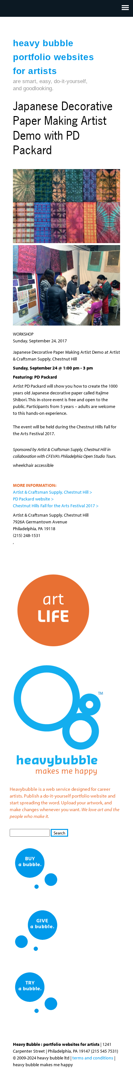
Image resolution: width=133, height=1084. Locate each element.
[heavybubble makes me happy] (58, 780)
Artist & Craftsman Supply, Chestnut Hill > (52, 492)
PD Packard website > (33, 499)
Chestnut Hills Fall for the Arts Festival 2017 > (55, 506)
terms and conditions (92, 1058)
